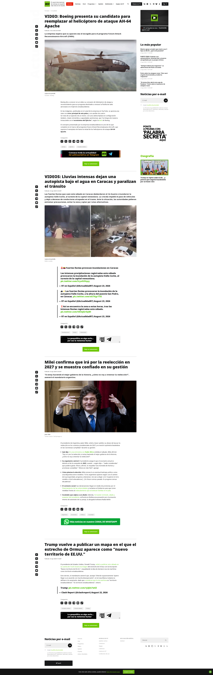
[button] (154, 18)
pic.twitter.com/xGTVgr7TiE (87, 296)
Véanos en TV (136, 4)
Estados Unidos (82, 147)
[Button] (128, 4)
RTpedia (80, 651)
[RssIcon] (167, 646)
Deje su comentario (90, 164)
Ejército (71, 147)
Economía (74, 515)
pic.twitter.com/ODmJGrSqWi (76, 311)
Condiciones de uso (104, 654)
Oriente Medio (78, 608)
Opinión (100, 4)
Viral (84, 4)
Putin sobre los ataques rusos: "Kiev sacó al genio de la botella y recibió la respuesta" (154, 75)
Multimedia (108, 4)
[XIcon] (150, 4)
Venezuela (83, 332)
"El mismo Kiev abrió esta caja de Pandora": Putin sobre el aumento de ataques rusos (152, 84)
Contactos (102, 643)
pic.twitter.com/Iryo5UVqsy (75, 281)
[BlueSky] (156, 4)
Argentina (64, 515)
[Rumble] (147, 4)
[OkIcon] (159, 4)
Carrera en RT (102, 651)
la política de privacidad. (153, 105)
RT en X (58, 663)
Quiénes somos (103, 641)
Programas (91, 4)
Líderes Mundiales (82, 654)
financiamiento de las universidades (75, 488)
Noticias (78, 4)
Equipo (101, 646)
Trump (88, 608)
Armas (63, 147)
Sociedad (91, 515)
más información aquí (113, 672)
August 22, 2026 (99, 592)
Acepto (151, 105)
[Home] (47, 4)
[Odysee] (152, 646)
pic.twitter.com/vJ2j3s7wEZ (83, 587)
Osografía (147, 156)
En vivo (69, 4)
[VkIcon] (144, 4)
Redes (74, 332)
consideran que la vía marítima (96, 580)
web (100, 120)
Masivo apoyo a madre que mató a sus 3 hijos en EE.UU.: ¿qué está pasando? (153, 50)
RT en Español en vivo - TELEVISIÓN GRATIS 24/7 (154, 29)
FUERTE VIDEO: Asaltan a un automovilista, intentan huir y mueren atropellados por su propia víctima (153, 58)
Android (122, 641)
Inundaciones (65, 332)
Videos (79, 646)
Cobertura (101, 648)
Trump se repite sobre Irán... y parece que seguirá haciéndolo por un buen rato (153, 179)
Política (83, 515)
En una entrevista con (81, 452)
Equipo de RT (120, 4)
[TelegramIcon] (153, 4)
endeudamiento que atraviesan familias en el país (93, 490)
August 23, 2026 (102, 285)
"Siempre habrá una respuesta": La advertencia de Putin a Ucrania (152, 66)
